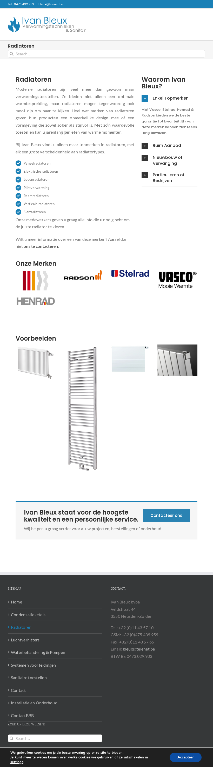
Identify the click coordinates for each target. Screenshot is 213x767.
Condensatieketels (28, 614)
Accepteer (185, 757)
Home (16, 601)
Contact (18, 690)
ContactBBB (22, 715)
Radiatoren (21, 627)
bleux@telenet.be (50, 4)
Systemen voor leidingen (33, 664)
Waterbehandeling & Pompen (38, 652)
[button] (169, 98)
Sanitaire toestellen (29, 677)
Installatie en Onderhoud (34, 702)
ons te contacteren (41, 246)
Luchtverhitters (25, 639)
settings (16, 762)
